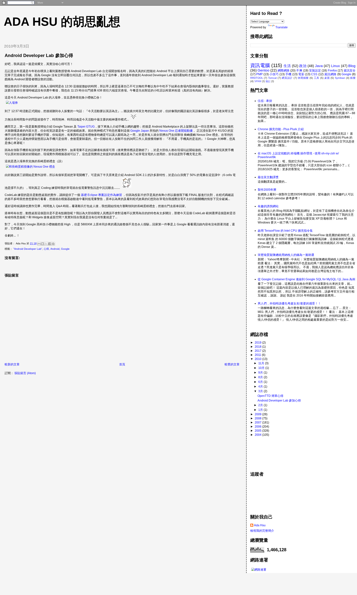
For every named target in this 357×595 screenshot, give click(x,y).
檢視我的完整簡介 (262, 530)
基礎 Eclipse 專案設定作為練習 (101, 194)
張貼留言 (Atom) (25, 373)
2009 (258, 414)
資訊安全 (350, 70)
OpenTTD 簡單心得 (270, 395)
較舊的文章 (232, 364)
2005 (258, 430)
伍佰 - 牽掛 (265, 100)
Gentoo (263, 70)
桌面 (327, 77)
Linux (335, 66)
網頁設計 (287, 77)
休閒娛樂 (303, 77)
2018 (258, 346)
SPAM (257, 81)
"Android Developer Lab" (27, 248)
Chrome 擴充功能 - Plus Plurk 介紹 (281, 129)
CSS (314, 74)
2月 (261, 405)
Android (55, 248)
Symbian (340, 77)
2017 (258, 350)
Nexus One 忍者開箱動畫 (176, 130)
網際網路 (284, 70)
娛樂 (353, 77)
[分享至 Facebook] (50, 244)
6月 (261, 381)
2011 (258, 354)
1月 (261, 409)
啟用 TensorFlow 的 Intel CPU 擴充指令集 (285, 230)
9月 (261, 372)
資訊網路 (330, 74)
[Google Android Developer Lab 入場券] (12, 102)
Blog (352, 66)
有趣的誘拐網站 (268, 206)
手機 (288, 74)
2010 (258, 359)
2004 (258, 434)
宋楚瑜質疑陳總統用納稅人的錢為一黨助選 (286, 254)
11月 (261, 363)
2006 (258, 426)
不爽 (299, 70)
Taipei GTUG (86, 126)
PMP (259, 74)
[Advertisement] (267, 452)
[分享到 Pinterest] (53, 244)
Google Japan (139, 130)
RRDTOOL (256, 77)
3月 (261, 391)
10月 (261, 367)
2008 (258, 418)
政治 (302, 66)
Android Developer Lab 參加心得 (279, 400)
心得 (46, 248)
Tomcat (272, 77)
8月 (261, 377)
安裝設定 (315, 70)
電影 (301, 74)
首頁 (122, 364)
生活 (287, 66)
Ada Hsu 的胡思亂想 (62, 21)
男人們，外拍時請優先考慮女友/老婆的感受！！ (289, 303)
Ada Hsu (260, 525)
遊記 (268, 81)
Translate (281, 27)
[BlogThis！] (42, 244)
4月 (261, 386)
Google (65, 248)
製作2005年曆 (267, 189)
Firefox (332, 70)
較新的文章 (12, 364)
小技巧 (274, 74)
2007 (258, 422)
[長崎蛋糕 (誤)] (30, 166)
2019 (258, 342)
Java (319, 66)
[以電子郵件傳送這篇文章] (39, 244)
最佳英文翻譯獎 (268, 177)
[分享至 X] (46, 244)
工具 (316, 77)
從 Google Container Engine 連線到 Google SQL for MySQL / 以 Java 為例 (306, 279)
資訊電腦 (260, 65)
